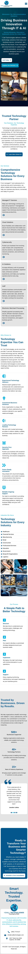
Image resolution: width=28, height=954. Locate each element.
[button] (11, 812)
